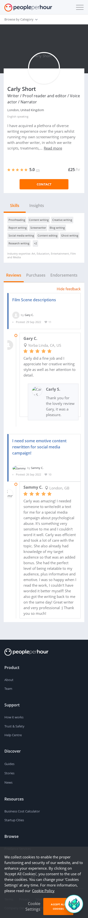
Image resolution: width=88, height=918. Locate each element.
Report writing (18, 227)
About (8, 680)
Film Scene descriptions (34, 299)
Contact (44, 184)
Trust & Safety (14, 726)
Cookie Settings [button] (32, 906)
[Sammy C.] (19, 468)
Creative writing (62, 220)
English (11, 116)
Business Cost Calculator (22, 811)
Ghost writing (69, 235)
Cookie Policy (43, 890)
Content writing (39, 220)
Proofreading (17, 220)
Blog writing (57, 227)
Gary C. (29, 315)
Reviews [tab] (13, 275)
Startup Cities (14, 820)
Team (8, 688)
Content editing (47, 235)
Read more (53, 148)
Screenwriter (38, 227)
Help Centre (13, 735)
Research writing (19, 243)
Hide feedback (69, 288)
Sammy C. (37, 468)
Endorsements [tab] (63, 275)
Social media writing (21, 235)
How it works (13, 717)
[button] (79, 7)
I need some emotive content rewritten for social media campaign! (39, 447)
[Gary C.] (16, 315)
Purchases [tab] (35, 275)
